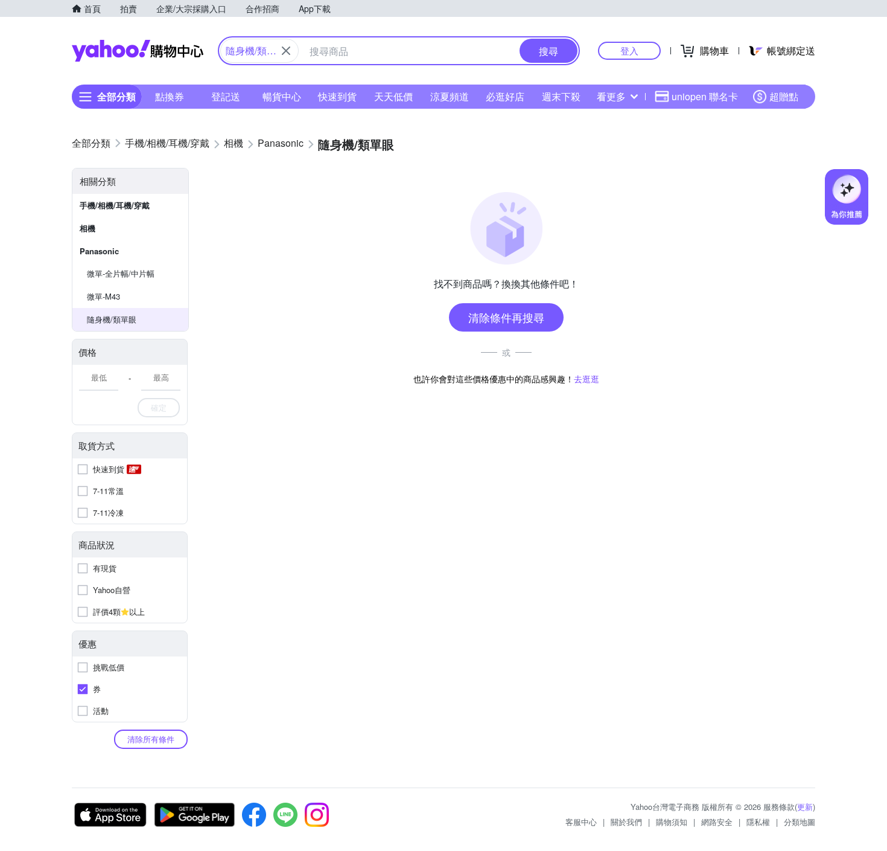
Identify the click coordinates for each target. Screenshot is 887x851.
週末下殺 (561, 96)
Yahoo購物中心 (137, 50)
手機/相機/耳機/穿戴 (115, 205)
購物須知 (671, 821)
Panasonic (99, 251)
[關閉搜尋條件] (286, 50)
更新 (805, 806)
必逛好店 (505, 96)
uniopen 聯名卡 (705, 96)
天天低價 (393, 96)
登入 (629, 50)
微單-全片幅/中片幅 (120, 273)
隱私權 (758, 821)
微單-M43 (103, 296)
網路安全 (717, 821)
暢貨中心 (281, 96)
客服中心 (581, 821)
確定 (159, 407)
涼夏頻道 (449, 96)
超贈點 (783, 96)
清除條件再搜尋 (506, 317)
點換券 (169, 96)
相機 (87, 228)
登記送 (225, 96)
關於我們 (626, 821)
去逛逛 (586, 379)
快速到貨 (337, 96)
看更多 (611, 96)
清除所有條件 (150, 739)
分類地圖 (799, 821)
